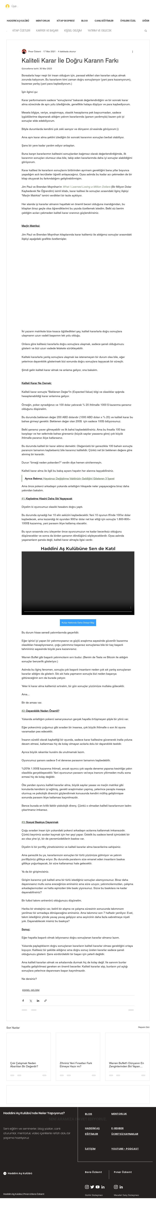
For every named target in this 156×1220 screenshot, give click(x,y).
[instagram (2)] (87, 1211)
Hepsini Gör (144, 1027)
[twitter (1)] (92, 1211)
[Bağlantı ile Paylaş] (45, 1000)
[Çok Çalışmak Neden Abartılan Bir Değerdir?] (29, 1045)
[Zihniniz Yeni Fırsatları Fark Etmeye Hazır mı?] (78, 1045)
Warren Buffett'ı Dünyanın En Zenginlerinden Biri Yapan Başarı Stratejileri (126, 1064)
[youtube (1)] (97, 1211)
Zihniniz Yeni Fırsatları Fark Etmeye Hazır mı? (76, 1064)
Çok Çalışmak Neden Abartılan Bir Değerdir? (24, 1064)
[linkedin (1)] (103, 1211)
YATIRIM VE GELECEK (100, 30)
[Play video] (78, 583)
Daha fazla (125, 30)
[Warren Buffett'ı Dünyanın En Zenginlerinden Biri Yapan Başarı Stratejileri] (127, 1045)
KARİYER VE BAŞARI (47, 30)
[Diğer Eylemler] (132, 51)
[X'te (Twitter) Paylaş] (30, 1000)
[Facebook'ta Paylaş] (23, 1000)
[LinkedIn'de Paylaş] (38, 1000)
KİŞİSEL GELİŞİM (73, 30)
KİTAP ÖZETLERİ (21, 30)
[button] (145, 30)
